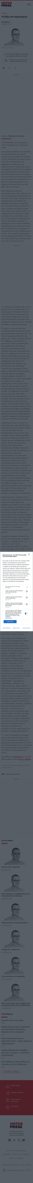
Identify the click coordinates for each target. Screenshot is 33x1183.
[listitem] (16, 587)
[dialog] (16, 591)
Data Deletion (6, 628)
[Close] (29, 555)
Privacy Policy (26, 628)
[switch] (26, 591)
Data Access (16, 628)
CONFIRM (10, 621)
